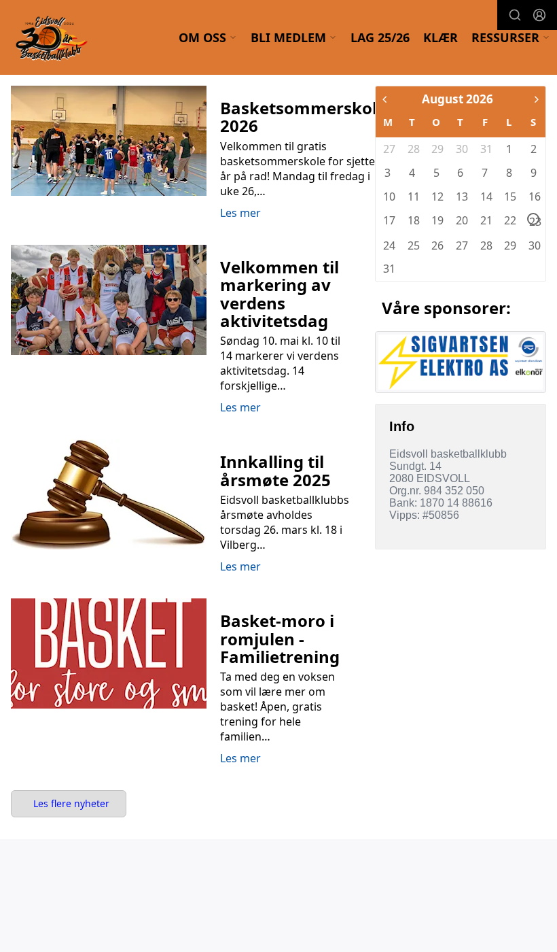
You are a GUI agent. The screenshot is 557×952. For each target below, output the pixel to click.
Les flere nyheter (71, 803)
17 (388, 220)
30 (461, 149)
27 (388, 149)
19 (436, 220)
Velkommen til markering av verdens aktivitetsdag (279, 294)
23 (534, 219)
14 (485, 196)
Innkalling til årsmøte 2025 (275, 470)
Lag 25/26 (380, 37)
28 (413, 149)
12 (436, 196)
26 (436, 245)
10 (388, 196)
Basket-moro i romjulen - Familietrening (280, 638)
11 (413, 196)
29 (436, 149)
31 (485, 149)
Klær (440, 37)
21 (485, 220)
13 (461, 196)
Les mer (240, 212)
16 (533, 196)
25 (413, 245)
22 (509, 220)
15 (509, 196)
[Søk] (515, 15)
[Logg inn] (539, 15)
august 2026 (457, 99)
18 (413, 220)
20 (461, 220)
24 (388, 245)
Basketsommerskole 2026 (303, 117)
